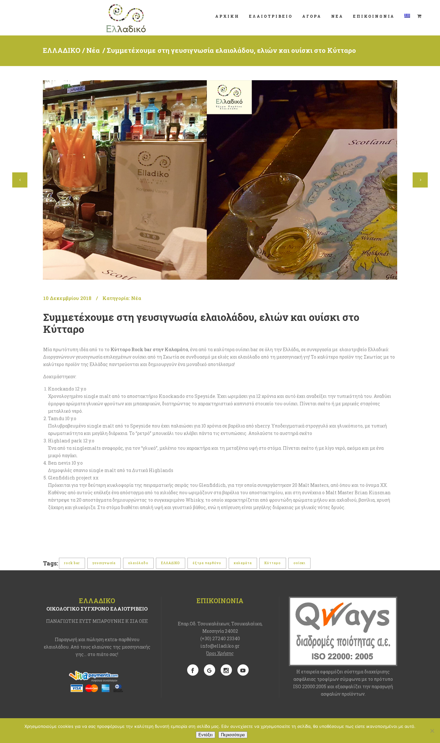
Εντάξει (205, 734)
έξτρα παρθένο (207, 563)
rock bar (72, 563)
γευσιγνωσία (104, 563)
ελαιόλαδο (138, 563)
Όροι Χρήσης (220, 653)
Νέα (93, 50)
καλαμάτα (243, 563)
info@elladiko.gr (220, 646)
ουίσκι (299, 563)
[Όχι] (432, 731)
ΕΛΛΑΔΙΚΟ (62, 50)
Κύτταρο (272, 563)
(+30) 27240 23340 (220, 638)
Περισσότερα (233, 734)
